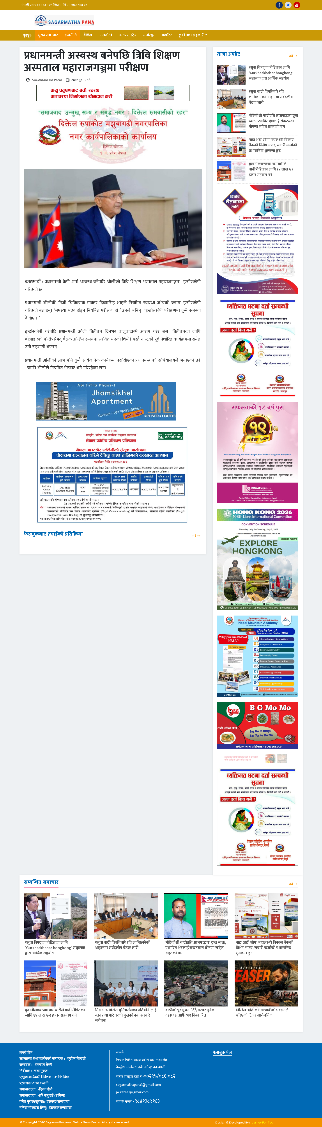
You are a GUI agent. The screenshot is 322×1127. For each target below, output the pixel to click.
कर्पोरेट (167, 35)
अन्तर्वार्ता (105, 35)
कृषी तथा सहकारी (191, 35)
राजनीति (70, 35)
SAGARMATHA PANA (47, 80)
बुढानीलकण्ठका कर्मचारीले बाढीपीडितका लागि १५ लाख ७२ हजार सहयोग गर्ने (271, 169)
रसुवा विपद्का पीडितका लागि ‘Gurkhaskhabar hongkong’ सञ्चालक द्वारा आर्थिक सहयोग (271, 73)
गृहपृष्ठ (27, 35)
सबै (194, 536)
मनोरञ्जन (149, 35)
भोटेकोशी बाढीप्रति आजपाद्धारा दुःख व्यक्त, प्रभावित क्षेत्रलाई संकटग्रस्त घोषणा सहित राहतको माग (273, 121)
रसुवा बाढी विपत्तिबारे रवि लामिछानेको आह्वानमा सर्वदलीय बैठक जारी (271, 97)
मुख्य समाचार (48, 35)
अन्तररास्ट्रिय (128, 35)
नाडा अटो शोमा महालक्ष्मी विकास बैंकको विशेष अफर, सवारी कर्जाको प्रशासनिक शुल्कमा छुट (273, 145)
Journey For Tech (262, 1122)
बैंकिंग (87, 35)
